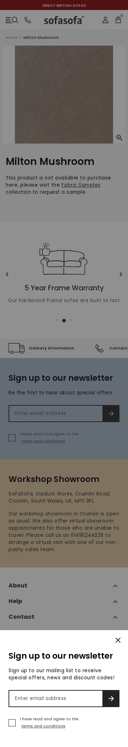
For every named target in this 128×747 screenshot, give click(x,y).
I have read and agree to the (49, 722)
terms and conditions (43, 726)
